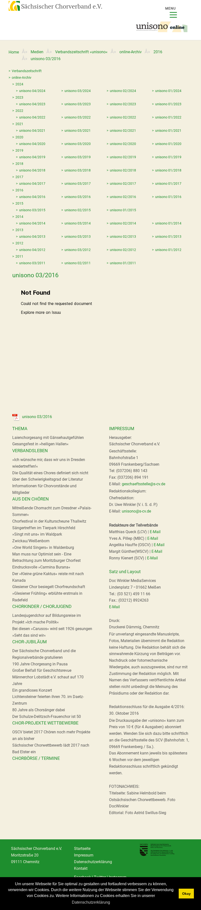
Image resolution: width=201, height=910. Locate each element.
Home (14, 52)
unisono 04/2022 (32, 117)
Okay (186, 894)
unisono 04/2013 (32, 236)
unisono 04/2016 (32, 197)
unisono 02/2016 (123, 197)
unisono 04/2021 (32, 130)
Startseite (82, 848)
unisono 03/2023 (77, 104)
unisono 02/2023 (123, 104)
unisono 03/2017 (77, 183)
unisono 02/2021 (123, 130)
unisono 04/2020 (32, 144)
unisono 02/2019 (123, 157)
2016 (157, 52)
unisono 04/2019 (32, 157)
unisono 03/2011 (32, 263)
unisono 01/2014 (168, 223)
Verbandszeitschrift (27, 71)
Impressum (83, 855)
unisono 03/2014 (77, 223)
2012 (19, 243)
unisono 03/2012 (77, 250)
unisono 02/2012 (123, 250)
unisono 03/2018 (77, 170)
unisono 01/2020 (168, 144)
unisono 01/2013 (168, 236)
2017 (19, 177)
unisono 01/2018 (168, 170)
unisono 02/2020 (123, 144)
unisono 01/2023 (168, 104)
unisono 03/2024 (77, 91)
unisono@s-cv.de (136, 511)
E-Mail (155, 531)
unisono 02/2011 (77, 263)
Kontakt (81, 868)
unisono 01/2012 (168, 250)
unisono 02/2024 (123, 91)
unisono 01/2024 (168, 91)
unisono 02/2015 (77, 210)
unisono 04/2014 (32, 223)
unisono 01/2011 (123, 263)
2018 (19, 164)
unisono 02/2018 (123, 170)
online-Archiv (130, 52)
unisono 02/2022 (123, 117)
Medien (37, 52)
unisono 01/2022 (168, 117)
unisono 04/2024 (32, 91)
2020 (19, 137)
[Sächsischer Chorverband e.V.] (11, 5)
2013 (19, 230)
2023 (19, 97)
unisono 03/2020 (77, 144)
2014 (19, 217)
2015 (19, 203)
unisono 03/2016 (77, 197)
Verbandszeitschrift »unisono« (81, 52)
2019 (19, 150)
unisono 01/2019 (168, 157)
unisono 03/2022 (77, 117)
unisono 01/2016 (168, 197)
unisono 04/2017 (32, 183)
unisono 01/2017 (168, 183)
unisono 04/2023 (32, 104)
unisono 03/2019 (77, 157)
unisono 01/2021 (168, 130)
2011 (19, 256)
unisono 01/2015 (123, 210)
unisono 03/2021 (77, 130)
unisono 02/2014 (123, 223)
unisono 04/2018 (32, 170)
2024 (19, 84)
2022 (19, 111)
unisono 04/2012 (32, 250)
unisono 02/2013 (123, 236)
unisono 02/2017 (123, 183)
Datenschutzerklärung (91, 902)
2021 (19, 124)
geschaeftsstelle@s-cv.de (143, 484)
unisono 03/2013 (77, 236)
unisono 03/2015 (32, 210)
